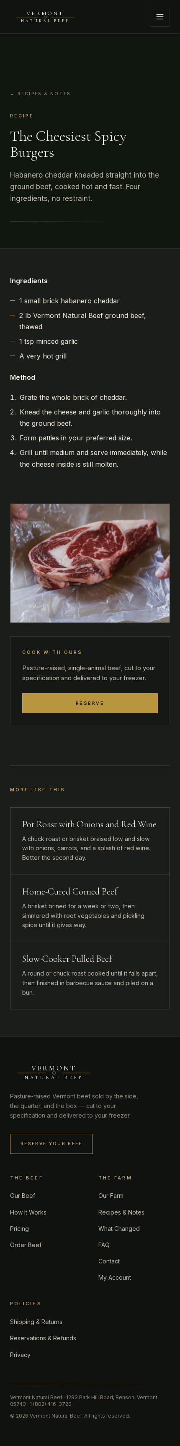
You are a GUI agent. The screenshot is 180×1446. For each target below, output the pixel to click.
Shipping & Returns (36, 1321)
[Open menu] (160, 17)
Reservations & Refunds (43, 1338)
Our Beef (22, 1195)
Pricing (19, 1228)
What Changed (119, 1228)
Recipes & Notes (121, 1212)
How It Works (28, 1212)
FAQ (104, 1244)
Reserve (90, 703)
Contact (109, 1261)
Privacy (20, 1354)
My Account (114, 1277)
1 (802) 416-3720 (51, 1404)
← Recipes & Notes (40, 93)
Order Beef (25, 1244)
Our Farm (110, 1195)
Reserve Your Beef (51, 1143)
